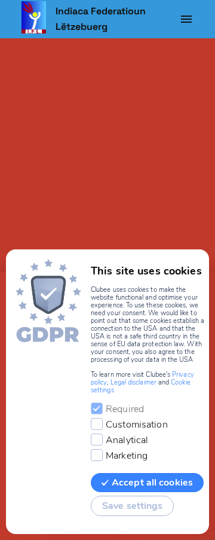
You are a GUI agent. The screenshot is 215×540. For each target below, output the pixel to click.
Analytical (127, 440)
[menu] (186, 19)
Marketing (127, 456)
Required (125, 409)
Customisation (137, 425)
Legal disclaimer (133, 382)
